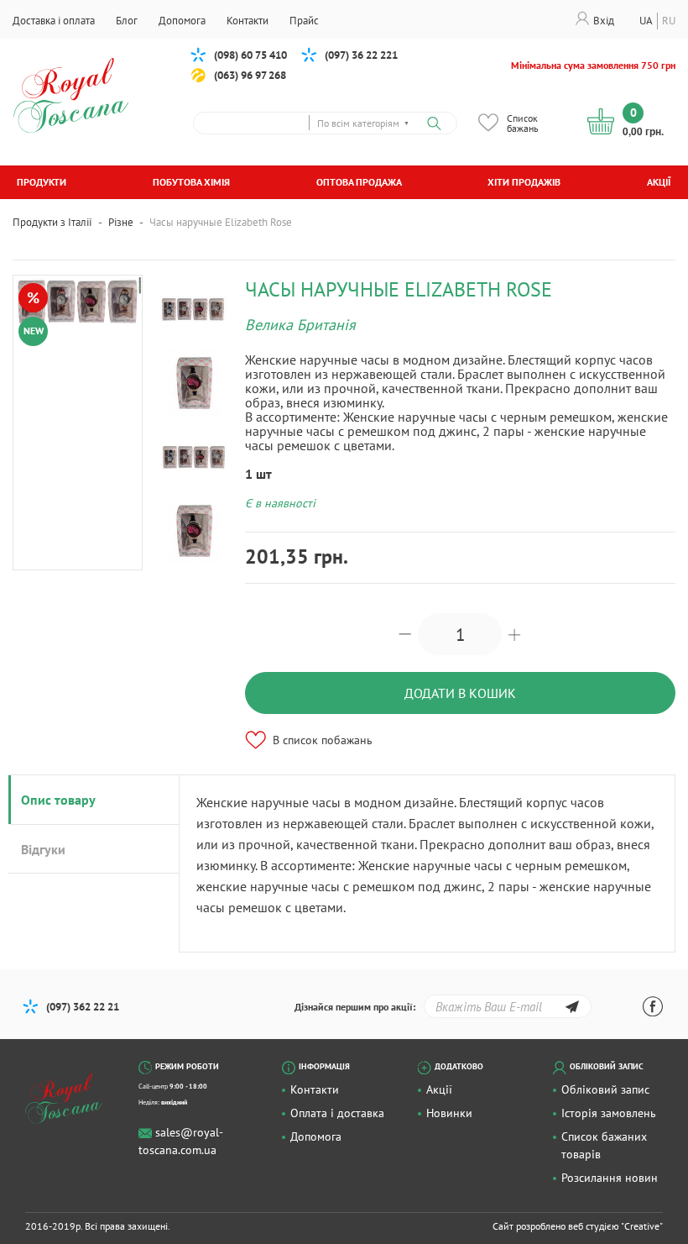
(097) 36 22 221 (361, 55)
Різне (120, 222)
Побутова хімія (191, 182)
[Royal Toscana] (73, 1098)
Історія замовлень (608, 1113)
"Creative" (642, 1226)
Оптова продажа (359, 182)
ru (668, 20)
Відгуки (43, 849)
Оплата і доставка (337, 1113)
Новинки (449, 1113)
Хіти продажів (523, 182)
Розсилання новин (609, 1177)
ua (646, 20)
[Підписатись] (572, 1009)
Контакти (314, 1089)
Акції (659, 182)
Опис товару (58, 799)
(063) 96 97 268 (250, 75)
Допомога (315, 1136)
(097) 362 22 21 (82, 1007)
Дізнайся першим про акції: (354, 1006)
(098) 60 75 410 (250, 55)
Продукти (41, 182)
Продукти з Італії (52, 222)
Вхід (603, 20)
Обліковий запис (605, 1089)
